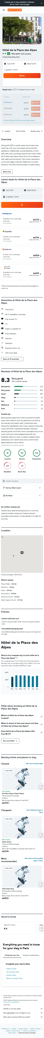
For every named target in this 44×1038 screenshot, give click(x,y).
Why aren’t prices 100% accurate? (16, 1017)
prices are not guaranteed (11, 1002)
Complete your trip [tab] (12, 955)
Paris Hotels (12, 1033)
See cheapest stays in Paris (35, 811)
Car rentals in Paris (12, 972)
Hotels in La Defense (29, 1031)
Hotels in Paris (11, 975)
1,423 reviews (26, 53)
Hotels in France (35, 1029)
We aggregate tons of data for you (16, 1013)
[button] (41, 3)
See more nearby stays (34, 763)
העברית (26, 4)
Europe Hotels (23, 1029)
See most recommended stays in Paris (34, 859)
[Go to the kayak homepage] (15, 10)
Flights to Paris (11, 969)
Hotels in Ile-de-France (13, 1031)
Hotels (14, 1029)
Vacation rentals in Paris (14, 978)
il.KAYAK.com (5, 1029)
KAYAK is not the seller (12, 1009)
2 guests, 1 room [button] (11, 69)
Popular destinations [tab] (31, 955)
